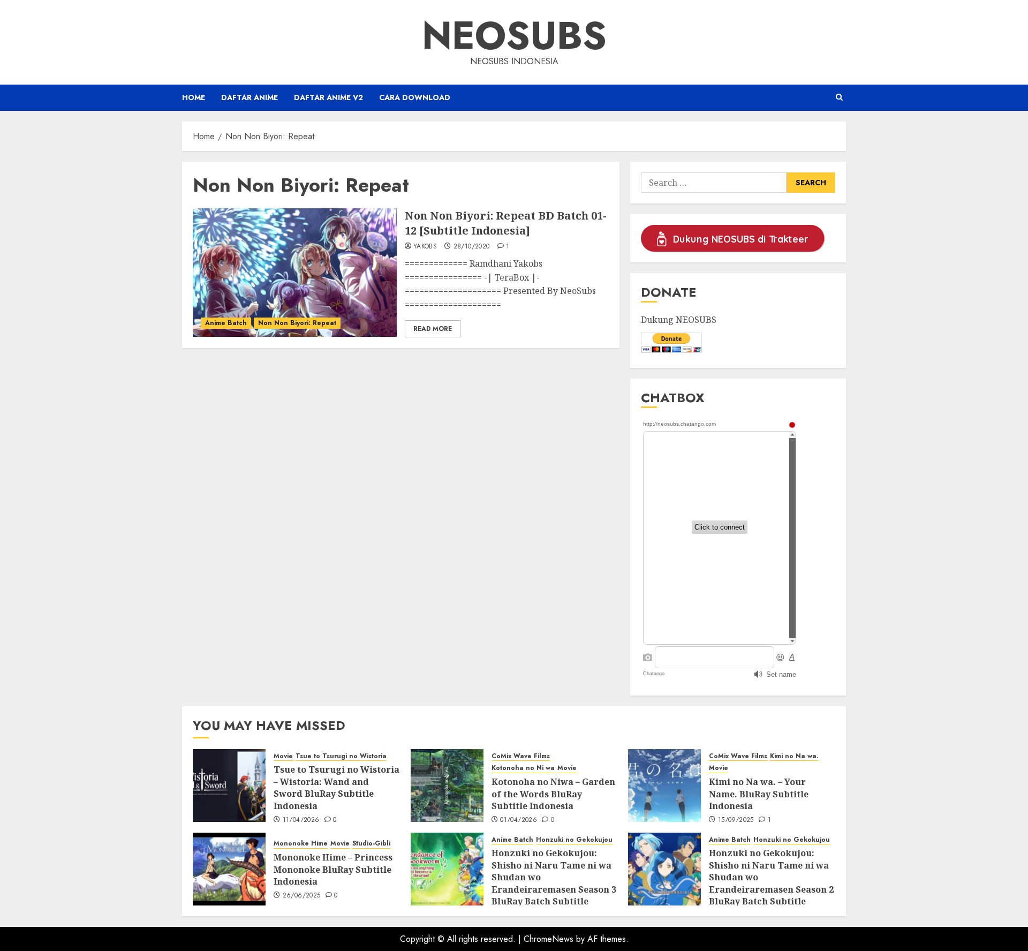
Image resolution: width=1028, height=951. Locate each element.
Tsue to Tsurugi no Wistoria (341, 756)
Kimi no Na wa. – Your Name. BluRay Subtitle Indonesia (758, 794)
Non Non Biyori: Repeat (297, 323)
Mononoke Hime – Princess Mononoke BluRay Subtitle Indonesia (333, 869)
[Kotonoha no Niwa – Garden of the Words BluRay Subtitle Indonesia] (447, 785)
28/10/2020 (471, 247)
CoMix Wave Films (521, 756)
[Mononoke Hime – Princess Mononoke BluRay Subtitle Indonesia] (229, 869)
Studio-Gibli (371, 843)
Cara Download (414, 97)
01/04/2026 (518, 820)
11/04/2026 (301, 820)
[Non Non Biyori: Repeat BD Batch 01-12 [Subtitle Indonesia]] (295, 272)
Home (193, 97)
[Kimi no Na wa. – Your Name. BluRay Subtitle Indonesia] (664, 785)
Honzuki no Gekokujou (574, 839)
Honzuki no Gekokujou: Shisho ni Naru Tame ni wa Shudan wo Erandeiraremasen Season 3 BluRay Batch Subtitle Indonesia (554, 883)
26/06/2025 (302, 896)
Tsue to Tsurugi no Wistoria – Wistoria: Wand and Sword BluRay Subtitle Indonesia (336, 787)
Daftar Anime (249, 97)
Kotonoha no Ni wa (523, 768)
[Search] (839, 97)
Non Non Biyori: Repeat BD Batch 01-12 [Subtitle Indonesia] (506, 223)
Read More (432, 329)
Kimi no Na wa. (794, 756)
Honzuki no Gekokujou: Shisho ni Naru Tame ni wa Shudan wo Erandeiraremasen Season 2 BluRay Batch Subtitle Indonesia (771, 883)
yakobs (425, 247)
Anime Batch (226, 323)
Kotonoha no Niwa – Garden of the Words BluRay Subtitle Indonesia (553, 794)
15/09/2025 (736, 820)
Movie (283, 756)
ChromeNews (548, 939)
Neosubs (514, 35)
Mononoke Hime (301, 843)
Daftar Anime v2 (328, 97)
